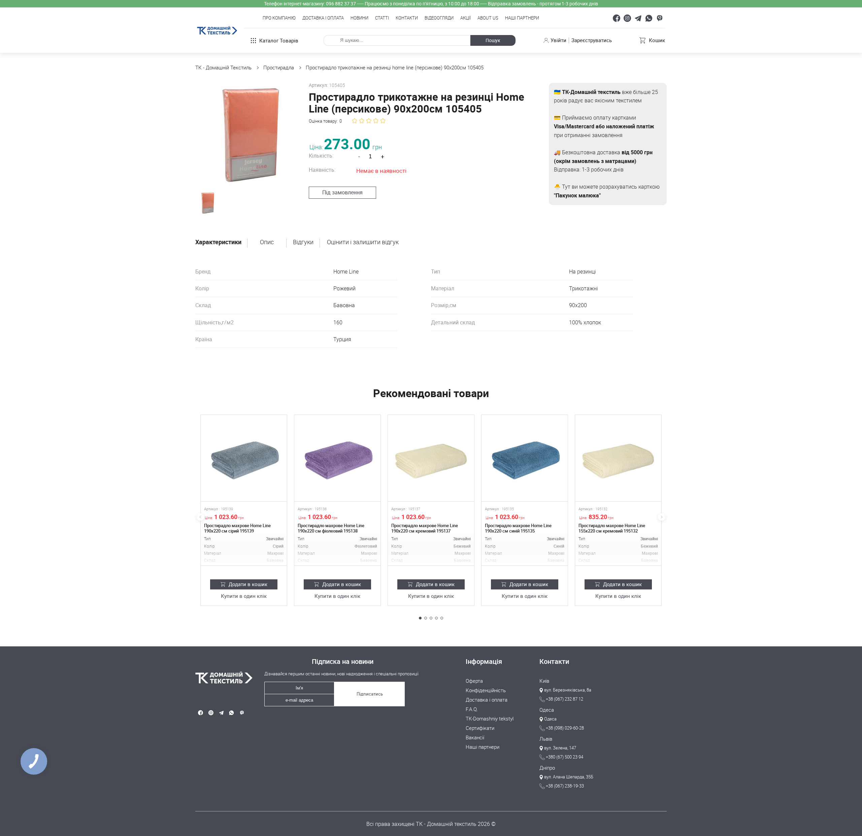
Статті (382, 18)
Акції (465, 18)
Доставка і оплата (323, 18)
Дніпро (547, 768)
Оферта (474, 681)
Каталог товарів (278, 40)
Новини (359, 18)
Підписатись (370, 694)
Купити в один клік (244, 596)
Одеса (546, 710)
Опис (267, 242)
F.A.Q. (472, 709)
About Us (487, 18)
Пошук (493, 40)
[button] (420, 618)
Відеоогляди (439, 18)
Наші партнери (522, 18)
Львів (545, 739)
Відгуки (303, 242)
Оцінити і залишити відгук (363, 242)
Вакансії (475, 738)
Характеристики (218, 242)
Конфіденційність (486, 690)
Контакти (407, 18)
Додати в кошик (248, 584)
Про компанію (279, 18)
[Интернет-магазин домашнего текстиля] (221, 677)
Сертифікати (480, 728)
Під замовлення (342, 192)
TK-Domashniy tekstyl (489, 719)
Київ (544, 681)
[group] (246, 134)
